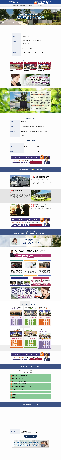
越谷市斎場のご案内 (14, 2)
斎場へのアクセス (42, 5)
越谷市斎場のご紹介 (16, 5)
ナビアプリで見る (31, 436)
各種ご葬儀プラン (31, 5)
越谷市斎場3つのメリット (23, 5)
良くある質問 (37, 5)
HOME (11, 5)
